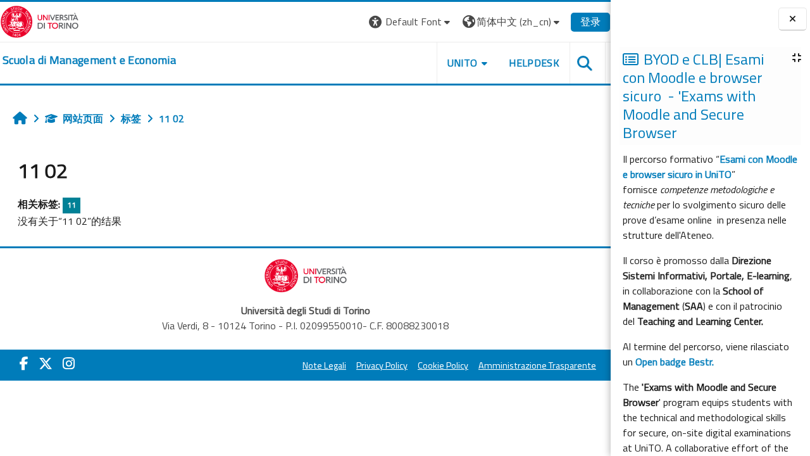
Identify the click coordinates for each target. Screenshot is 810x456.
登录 (590, 21)
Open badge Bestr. (674, 361)
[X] (46, 363)
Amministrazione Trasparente (537, 365)
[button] (411, 22)
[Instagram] (69, 363)
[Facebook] (24, 363)
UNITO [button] (462, 62)
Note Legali (324, 365)
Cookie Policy (443, 365)
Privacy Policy (382, 365)
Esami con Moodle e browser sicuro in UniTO (710, 166)
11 (71, 205)
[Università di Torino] (39, 20)
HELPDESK (534, 62)
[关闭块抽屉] (792, 19)
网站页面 (83, 118)
